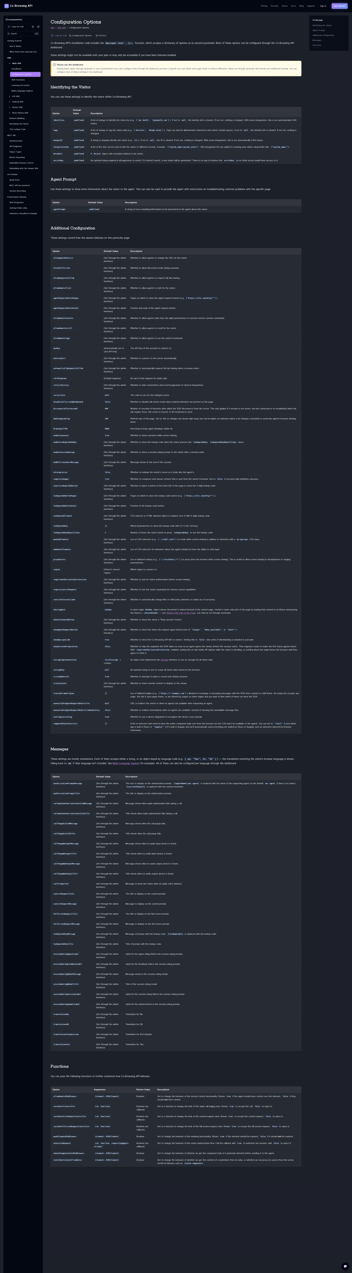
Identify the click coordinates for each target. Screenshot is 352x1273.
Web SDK (16, 63)
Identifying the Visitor (322, 25)
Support (311, 6)
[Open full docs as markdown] (38, 26)
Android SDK (17, 102)
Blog (301, 6)
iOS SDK (16, 96)
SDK (9, 58)
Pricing (264, 6)
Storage (164, 659)
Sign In (323, 6)
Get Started (339, 6)
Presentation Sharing (16, 197)
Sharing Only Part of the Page (181, 613)
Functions (317, 45)
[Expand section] (9, 96)
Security (274, 6)
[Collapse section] (9, 63)
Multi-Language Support (126, 763)
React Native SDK (20, 113)
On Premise (12, 174)
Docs (293, 6)
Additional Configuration (323, 35)
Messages (317, 40)
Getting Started (14, 40)
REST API (11, 135)
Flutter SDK (17, 107)
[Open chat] (345, 1266)
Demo (285, 6)
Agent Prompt (319, 30)
